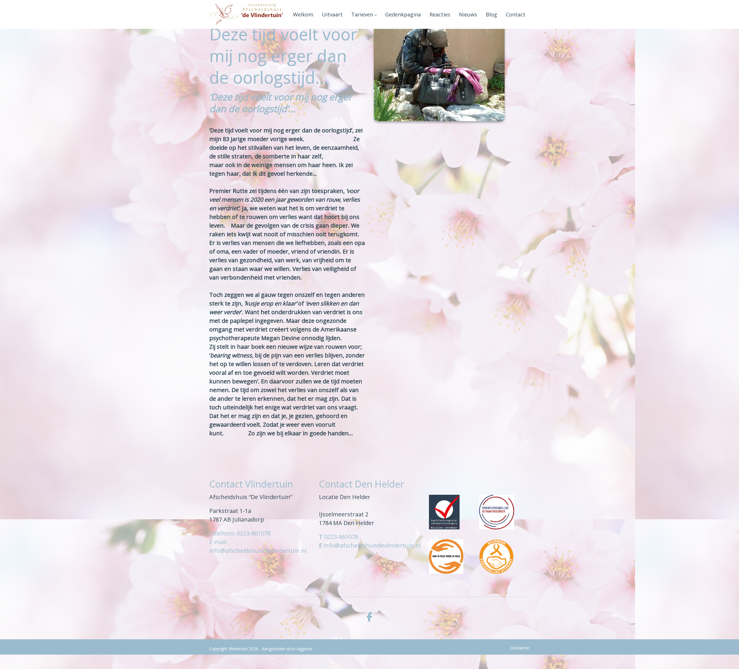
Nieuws (468, 14)
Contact (515, 14)
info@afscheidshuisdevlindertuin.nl (372, 545)
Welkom (303, 14)
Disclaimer (520, 648)
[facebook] (369, 617)
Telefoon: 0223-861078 (239, 533)
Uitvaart (332, 14)
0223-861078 (341, 537)
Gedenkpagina (403, 14)
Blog (491, 14)
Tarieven (362, 14)
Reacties (440, 14)
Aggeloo (304, 648)
